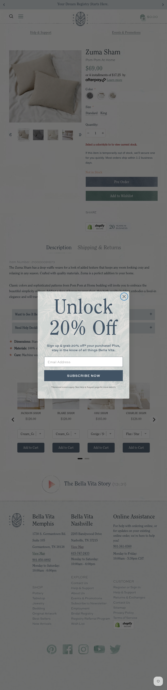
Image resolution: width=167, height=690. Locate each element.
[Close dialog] (124, 296)
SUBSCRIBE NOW (83, 375)
